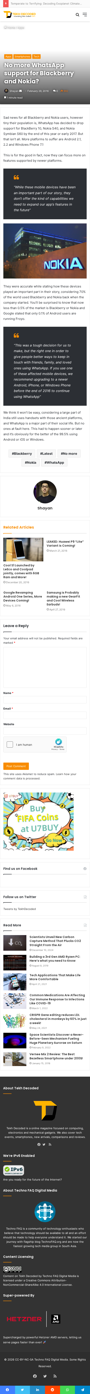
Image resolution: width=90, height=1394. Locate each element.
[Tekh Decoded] (20, 14)
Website (8, 724)
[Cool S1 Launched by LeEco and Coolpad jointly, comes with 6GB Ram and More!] (23, 549)
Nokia (31, 462)
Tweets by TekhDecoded (19, 909)
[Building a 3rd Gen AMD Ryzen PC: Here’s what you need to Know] (14, 962)
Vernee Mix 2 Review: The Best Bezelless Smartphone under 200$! (56, 1056)
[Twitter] (45, 1144)
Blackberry (23, 453)
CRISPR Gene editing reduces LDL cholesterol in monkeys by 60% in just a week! (58, 1019)
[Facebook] (39, 1144)
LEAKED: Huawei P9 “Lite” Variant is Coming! (65, 544)
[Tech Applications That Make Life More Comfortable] (14, 982)
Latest (47, 453)
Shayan (14, 90)
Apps (21, 27)
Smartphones (22, 56)
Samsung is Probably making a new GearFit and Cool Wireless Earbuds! (63, 598)
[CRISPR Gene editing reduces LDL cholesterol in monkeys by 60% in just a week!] (14, 1021)
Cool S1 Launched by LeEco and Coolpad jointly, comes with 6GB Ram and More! (21, 571)
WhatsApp (55, 462)
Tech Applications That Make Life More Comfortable (55, 977)
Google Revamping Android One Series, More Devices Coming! (22, 596)
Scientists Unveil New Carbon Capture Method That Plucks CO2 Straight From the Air (55, 941)
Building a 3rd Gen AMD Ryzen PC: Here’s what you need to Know (55, 959)
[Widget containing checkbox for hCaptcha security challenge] (35, 744)
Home (11, 27)
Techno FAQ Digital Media (59, 1276)
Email (8, 708)
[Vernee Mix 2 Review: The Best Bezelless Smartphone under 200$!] (14, 1059)
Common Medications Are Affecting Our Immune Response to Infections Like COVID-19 (57, 999)
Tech (36, 56)
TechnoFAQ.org (51, 1241)
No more (70, 453)
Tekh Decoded (28, 1276)
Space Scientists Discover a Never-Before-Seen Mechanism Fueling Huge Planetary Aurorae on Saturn (57, 1039)
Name (8, 693)
